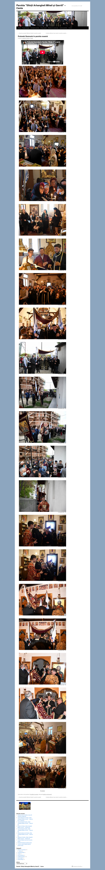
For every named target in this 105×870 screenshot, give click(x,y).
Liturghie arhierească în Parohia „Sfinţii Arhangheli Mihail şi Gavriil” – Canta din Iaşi (25, 834)
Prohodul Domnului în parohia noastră (25, 842)
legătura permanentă (47, 794)
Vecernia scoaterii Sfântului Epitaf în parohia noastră (29, 33)
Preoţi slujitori (44, 28)
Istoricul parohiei (63, 28)
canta (32, 38)
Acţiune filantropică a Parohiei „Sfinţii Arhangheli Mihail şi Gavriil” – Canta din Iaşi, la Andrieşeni (25, 819)
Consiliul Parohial (21, 852)
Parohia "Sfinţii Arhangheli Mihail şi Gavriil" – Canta (41, 7)
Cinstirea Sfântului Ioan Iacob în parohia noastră (56, 33)
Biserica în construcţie (53, 28)
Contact (70, 28)
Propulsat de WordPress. (77, 866)
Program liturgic (25, 28)
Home (19, 28)
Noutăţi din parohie (35, 28)
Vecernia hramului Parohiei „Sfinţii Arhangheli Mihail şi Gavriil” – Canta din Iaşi (25, 823)
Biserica (20, 851)
